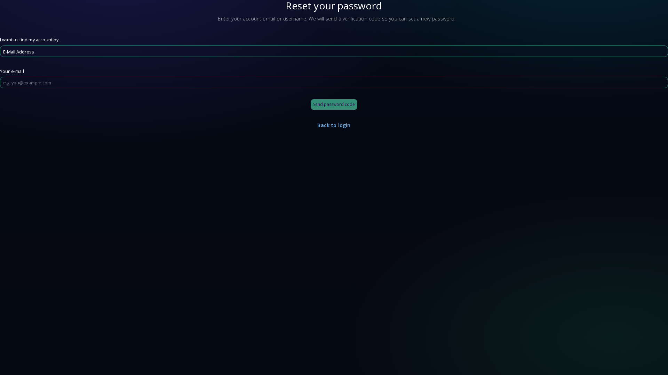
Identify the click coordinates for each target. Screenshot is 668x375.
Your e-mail (12, 71)
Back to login (333, 125)
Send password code (334, 104)
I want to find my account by (29, 39)
